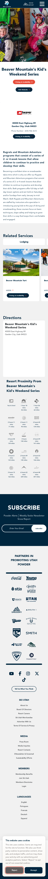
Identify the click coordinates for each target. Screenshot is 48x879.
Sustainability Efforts (24, 758)
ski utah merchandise (24, 717)
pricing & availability (23, 82)
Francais (24, 810)
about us (24, 705)
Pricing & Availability (16, 295)
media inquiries (24, 746)
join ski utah (24, 778)
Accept (33, 870)
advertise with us (24, 721)
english (24, 802)
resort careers (24, 713)
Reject (14, 870)
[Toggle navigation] (40, 4)
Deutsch (24, 814)
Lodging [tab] (24, 241)
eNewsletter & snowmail (24, 754)
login (24, 786)
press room (24, 742)
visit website (23, 90)
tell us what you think (24, 689)
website (8, 290)
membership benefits (24, 774)
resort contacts (24, 750)
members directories (24, 782)
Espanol (24, 818)
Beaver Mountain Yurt (16, 280)
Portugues (24, 806)
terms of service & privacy (24, 726)
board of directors (24, 709)
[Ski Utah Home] (7, 4)
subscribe (38, 528)
